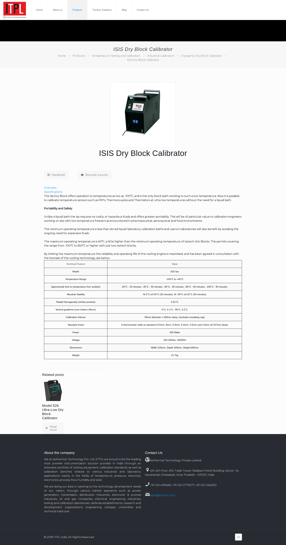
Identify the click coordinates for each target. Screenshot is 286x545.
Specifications (53, 191)
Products (78, 55)
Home (62, 55)
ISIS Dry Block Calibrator (143, 60)
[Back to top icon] (238, 537)
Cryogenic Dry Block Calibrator (201, 55)
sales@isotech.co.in (162, 495)
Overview (50, 187)
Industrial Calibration (160, 55)
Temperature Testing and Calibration (116, 55)
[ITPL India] (14, 10)
